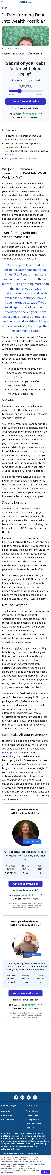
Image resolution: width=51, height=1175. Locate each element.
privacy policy (13, 1168)
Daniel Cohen (12, 48)
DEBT (5, 8)
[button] (2, 2)
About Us (5, 1111)
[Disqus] (25, 1057)
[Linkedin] (35, 1097)
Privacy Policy (32, 1115)
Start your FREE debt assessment (21, 158)
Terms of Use (32, 1111)
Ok (45, 1172)
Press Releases (8, 1119)
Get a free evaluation (25, 101)
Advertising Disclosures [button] (12, 1149)
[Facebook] (16, 1097)
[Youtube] (22, 1097)
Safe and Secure (33, 1123)
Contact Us (6, 1115)
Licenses (30, 1128)
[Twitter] (29, 1097)
